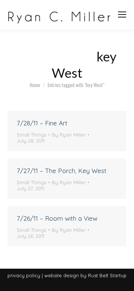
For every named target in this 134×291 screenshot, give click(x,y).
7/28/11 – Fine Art (42, 123)
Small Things (31, 135)
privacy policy (23, 275)
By (69, 135)
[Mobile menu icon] (122, 14)
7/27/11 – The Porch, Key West (61, 171)
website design (61, 275)
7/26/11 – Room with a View (57, 218)
